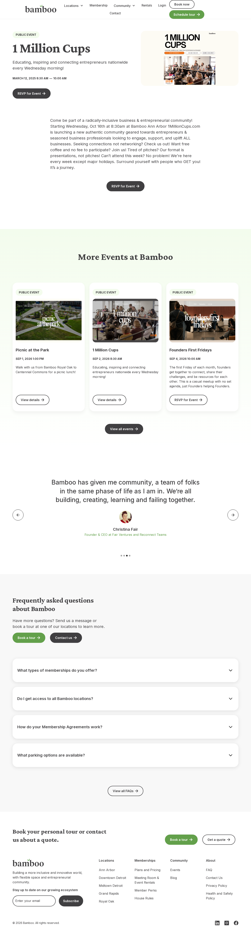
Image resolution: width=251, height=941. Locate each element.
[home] (40, 9)
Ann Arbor (107, 870)
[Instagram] (226, 923)
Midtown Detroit (111, 886)
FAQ (209, 870)
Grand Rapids (109, 893)
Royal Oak (106, 901)
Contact (115, 13)
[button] (73, 6)
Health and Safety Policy (219, 896)
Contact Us (214, 878)
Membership (98, 5)
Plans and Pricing (147, 870)
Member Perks (146, 890)
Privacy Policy (216, 886)
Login (162, 5)
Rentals (147, 5)
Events (175, 870)
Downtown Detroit (112, 878)
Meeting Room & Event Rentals (147, 880)
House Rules (144, 898)
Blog (173, 878)
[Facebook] (236, 923)
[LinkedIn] (217, 923)
